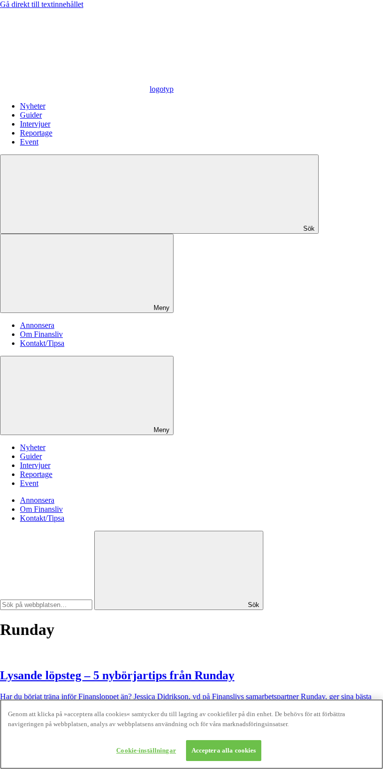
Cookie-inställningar (146, 750)
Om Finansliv (41, 334)
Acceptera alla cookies (224, 750)
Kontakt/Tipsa (42, 343)
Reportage (36, 133)
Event (29, 142)
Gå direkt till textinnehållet (41, 4)
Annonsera (37, 325)
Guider (31, 115)
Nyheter (32, 106)
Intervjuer (35, 124)
